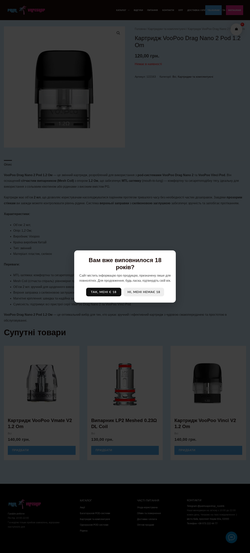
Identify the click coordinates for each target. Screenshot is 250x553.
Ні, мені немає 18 (144, 292)
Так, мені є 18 (103, 292)
